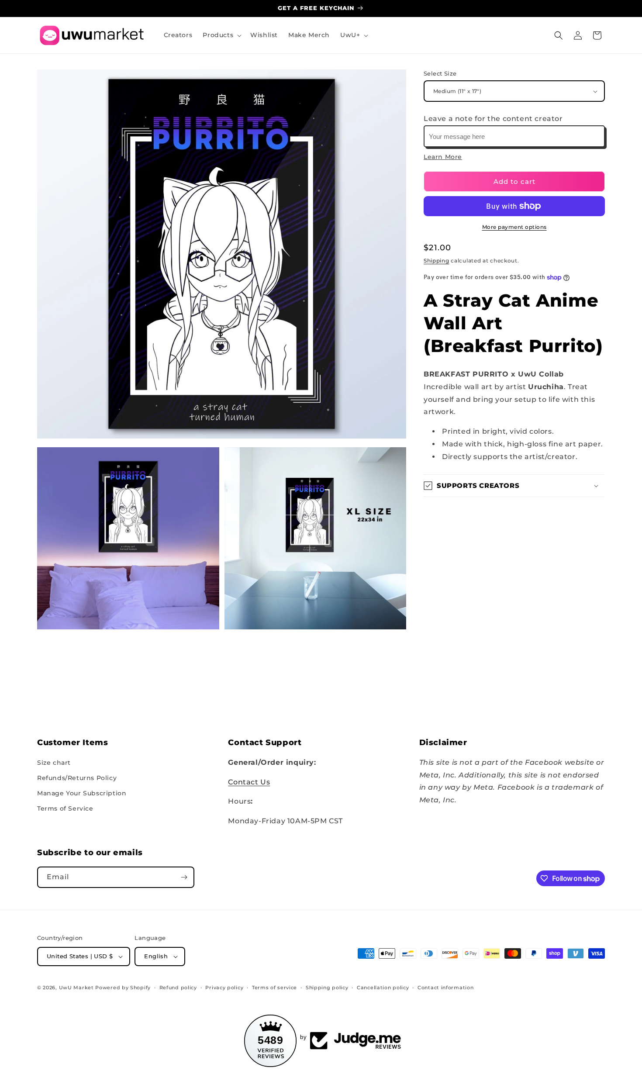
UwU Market (76, 987)
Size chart (54, 763)
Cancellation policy (383, 987)
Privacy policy (224, 987)
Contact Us (249, 782)
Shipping (436, 260)
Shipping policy (327, 987)
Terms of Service (65, 808)
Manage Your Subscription (81, 793)
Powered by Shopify (123, 987)
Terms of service (274, 987)
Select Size (440, 73)
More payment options (514, 227)
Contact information (445, 987)
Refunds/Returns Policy (77, 778)
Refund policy (178, 987)
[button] (221, 35)
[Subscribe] (183, 877)
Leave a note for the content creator (493, 119)
